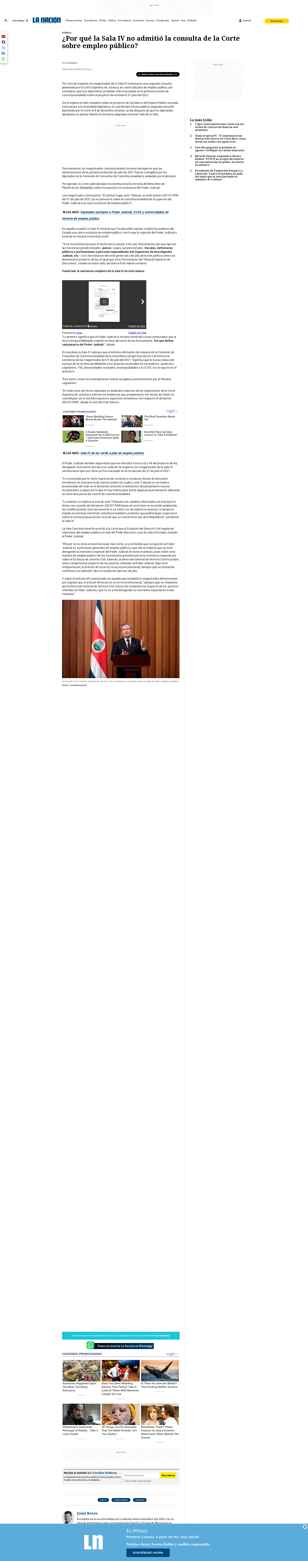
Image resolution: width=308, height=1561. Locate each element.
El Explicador (163, 20)
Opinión (175, 20)
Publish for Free (137, 332)
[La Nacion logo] (46, 21)
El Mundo (192, 20)
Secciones (19, 20)
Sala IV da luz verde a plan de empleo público (112, 453)
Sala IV (103, 1500)
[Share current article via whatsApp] (3, 59)
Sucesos (150, 20)
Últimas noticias (73, 20)
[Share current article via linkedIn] (3, 53)
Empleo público (121, 1500)
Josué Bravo (71, 63)
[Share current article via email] (3, 36)
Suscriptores (91, 20)
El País (102, 20)
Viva (183, 20)
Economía (138, 20)
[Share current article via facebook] (3, 42)
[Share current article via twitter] (3, 48)
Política (112, 20)
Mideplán (139, 1500)
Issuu (79, 332)
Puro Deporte (124, 20)
